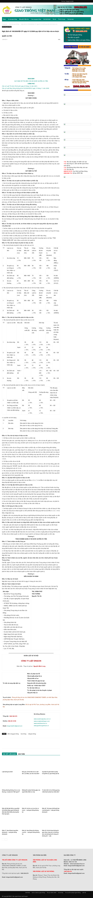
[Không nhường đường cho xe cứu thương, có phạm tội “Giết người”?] (11, 782)
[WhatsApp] (16, 47)
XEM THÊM (21, 754)
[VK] (25, 47)
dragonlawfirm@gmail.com (14, 726)
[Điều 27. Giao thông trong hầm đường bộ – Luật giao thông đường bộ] (11, 822)
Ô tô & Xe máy (61, 19)
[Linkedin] (20, 47)
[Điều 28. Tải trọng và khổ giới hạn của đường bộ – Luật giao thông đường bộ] (51, 800)
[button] (89, 19)
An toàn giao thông (12, 19)
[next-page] (6, 839)
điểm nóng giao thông (13, 733)
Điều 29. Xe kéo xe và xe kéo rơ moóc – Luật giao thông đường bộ (30, 810)
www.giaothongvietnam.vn (41, 725)
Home (4, 19)
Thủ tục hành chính (51, 892)
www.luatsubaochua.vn (40, 723)
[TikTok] (83, 1)
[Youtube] (89, 1)
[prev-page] (3, 839)
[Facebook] (77, 1)
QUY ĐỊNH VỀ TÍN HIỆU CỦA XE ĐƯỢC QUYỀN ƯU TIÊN (31, 81)
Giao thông (23, 733)
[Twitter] (86, 1)
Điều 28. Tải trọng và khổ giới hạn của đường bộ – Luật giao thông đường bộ (50, 810)
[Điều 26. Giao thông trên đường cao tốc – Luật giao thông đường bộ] (31, 822)
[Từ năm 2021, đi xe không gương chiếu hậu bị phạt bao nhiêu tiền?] (51, 782)
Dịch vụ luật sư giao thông (38, 892)
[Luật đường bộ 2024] (11, 764)
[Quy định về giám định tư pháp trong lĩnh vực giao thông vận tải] (51, 764)
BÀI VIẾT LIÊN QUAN (9, 754)
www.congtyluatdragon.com (42, 721)
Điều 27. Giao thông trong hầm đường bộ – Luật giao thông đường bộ (10, 832)
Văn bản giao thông (14, 24)
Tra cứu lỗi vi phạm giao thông (73, 892)
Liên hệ (84, 892)
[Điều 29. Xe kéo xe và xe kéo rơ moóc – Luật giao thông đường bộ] (31, 800)
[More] (29, 47)
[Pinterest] (80, 1)
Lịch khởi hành (46, 19)
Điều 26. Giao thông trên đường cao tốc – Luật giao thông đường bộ (31, 832)
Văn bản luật (70, 19)
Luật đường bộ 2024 (7, 771)
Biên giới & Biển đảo (24, 19)
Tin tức (54, 19)
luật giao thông (32, 733)
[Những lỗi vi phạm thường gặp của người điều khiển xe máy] (31, 782)
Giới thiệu (27, 892)
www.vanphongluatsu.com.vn (42, 719)
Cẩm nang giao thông (36, 19)
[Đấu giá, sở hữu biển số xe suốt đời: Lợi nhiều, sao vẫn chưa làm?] (31, 764)
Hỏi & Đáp (60, 892)
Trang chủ (4, 24)
